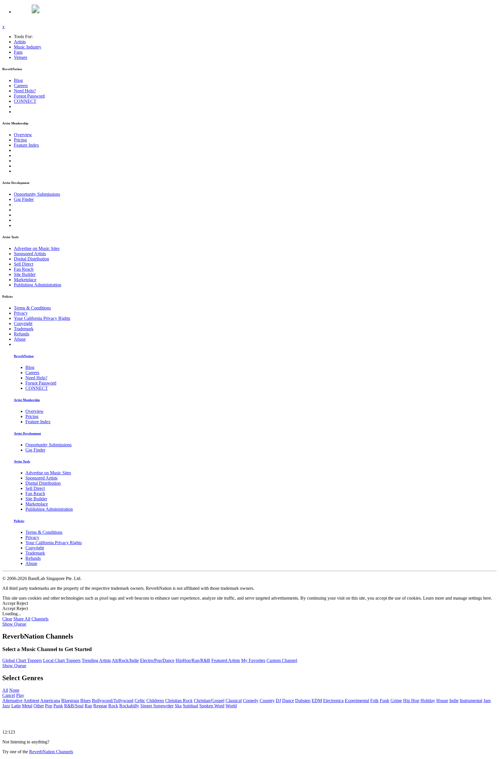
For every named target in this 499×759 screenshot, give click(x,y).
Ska (178, 705)
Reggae (100, 705)
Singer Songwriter (157, 705)
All (5, 690)
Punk (58, 705)
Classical (234, 700)
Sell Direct (23, 264)
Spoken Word (211, 705)
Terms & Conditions (32, 307)
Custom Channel (282, 660)
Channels (40, 618)
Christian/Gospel (209, 700)
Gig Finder (24, 199)
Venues (20, 57)
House (442, 700)
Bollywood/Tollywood (112, 700)
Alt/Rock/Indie (125, 660)
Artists (20, 41)
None (14, 690)
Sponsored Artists (30, 253)
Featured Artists (225, 660)
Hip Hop (411, 700)
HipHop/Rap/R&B (193, 660)
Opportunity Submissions (37, 194)
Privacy (21, 313)
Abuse (20, 339)
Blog (18, 80)
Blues (85, 700)
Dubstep (302, 700)
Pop (48, 705)
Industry (27, 46)
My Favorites (253, 660)
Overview (23, 134)
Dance (288, 700)
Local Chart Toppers (62, 660)
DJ (278, 700)
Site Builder (25, 274)
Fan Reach (23, 269)
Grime (396, 700)
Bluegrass (70, 700)
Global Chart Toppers (22, 660)
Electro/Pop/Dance (157, 660)
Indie (454, 700)
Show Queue (14, 624)
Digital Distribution (31, 258)
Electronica (333, 700)
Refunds (21, 333)
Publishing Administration (37, 284)
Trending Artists (96, 660)
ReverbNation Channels (51, 751)
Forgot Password (29, 96)
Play (20, 695)
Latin (16, 705)
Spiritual (190, 705)
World (231, 705)
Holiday (427, 700)
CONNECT (25, 101)
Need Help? (25, 90)
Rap (88, 705)
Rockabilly (129, 705)
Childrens (155, 700)
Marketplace (25, 279)
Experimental (357, 700)
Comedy (250, 700)
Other (38, 705)
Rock (113, 705)
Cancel (8, 695)
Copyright (23, 323)
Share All (21, 618)
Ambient (31, 700)
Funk (384, 700)
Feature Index (26, 145)
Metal (27, 705)
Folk (374, 700)
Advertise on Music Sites (36, 248)
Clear (7, 618)
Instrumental (471, 700)
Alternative (12, 700)
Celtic (140, 700)
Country (267, 700)
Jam (487, 700)
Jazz (6, 705)
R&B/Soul (73, 705)
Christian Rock (179, 700)
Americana (50, 700)
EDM (317, 700)
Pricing (20, 139)
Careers (21, 85)
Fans (18, 52)
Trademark (23, 328)
